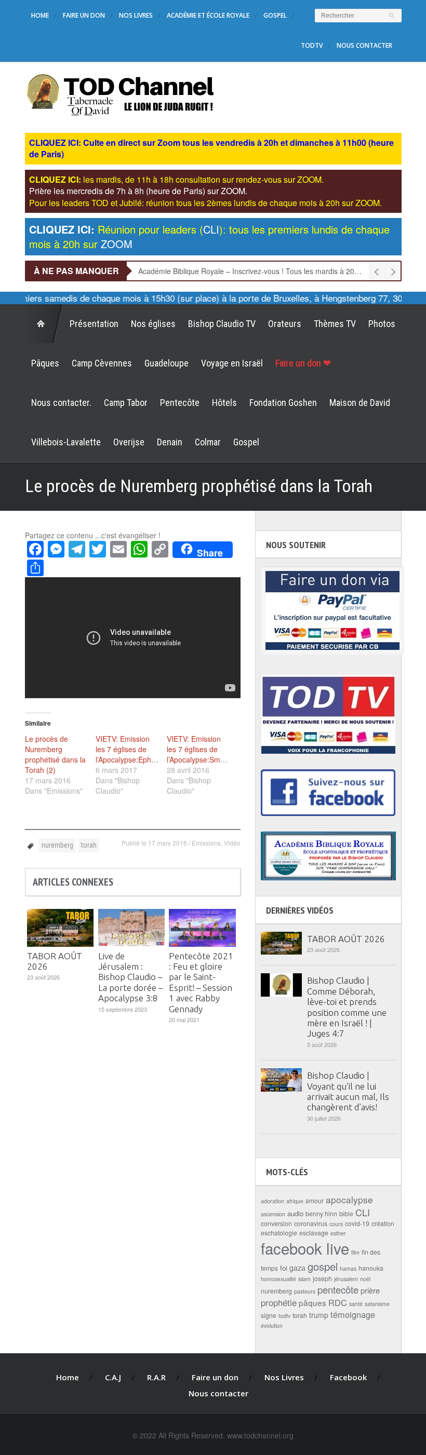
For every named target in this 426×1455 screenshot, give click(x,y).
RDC (337, 1302)
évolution (272, 1325)
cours (336, 1224)
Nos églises (153, 323)
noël (365, 1279)
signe (268, 1315)
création (382, 1223)
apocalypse (349, 1199)
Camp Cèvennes (102, 363)
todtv (284, 1316)
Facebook (348, 1377)
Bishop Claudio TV (222, 323)
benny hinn (321, 1213)
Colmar (208, 442)
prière (370, 1290)
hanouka (370, 1267)
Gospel (275, 15)
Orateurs (284, 323)
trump (318, 1315)
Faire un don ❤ (303, 363)
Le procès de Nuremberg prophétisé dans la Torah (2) (55, 754)
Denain (169, 442)
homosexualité (278, 1279)
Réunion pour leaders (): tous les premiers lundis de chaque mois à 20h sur (209, 236)
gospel (323, 1266)
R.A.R (156, 1377)
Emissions (206, 842)
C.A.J (113, 1377)
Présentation (94, 323)
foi (283, 1268)
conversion (276, 1223)
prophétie (279, 1302)
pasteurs (304, 1291)
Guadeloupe (166, 363)
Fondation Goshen (283, 402)
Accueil (44, 324)
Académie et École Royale (208, 15)
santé (356, 1304)
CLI (362, 1212)
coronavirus (310, 1223)
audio (295, 1213)
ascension (273, 1214)
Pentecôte (179, 402)
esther (338, 1233)
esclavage (313, 1232)
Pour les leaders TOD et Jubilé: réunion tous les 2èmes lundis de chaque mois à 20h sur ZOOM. (205, 203)
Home (40, 15)
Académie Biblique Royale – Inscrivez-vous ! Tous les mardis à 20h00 (252, 271)
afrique (294, 1201)
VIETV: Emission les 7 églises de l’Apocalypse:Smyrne (201, 749)
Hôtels (224, 402)
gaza (297, 1267)
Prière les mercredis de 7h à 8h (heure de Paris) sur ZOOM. (138, 191)
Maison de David (359, 402)
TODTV (312, 45)
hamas (348, 1268)
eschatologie (279, 1232)
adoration (272, 1201)
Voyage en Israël (232, 363)
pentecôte (337, 1289)
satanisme (377, 1304)
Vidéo (232, 842)
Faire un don (84, 15)
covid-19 (357, 1223)
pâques (312, 1302)
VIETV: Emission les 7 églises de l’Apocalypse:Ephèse (129, 749)
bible (346, 1213)
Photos (381, 323)
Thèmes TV (335, 323)
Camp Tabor (126, 402)
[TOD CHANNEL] (120, 93)
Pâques (45, 363)
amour (314, 1200)
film (355, 1252)
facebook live (305, 1248)
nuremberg (57, 845)
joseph (322, 1278)
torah (89, 845)
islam (304, 1279)
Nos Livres (136, 15)
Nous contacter (364, 45)
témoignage (352, 1314)
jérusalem (346, 1279)
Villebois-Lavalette (66, 442)
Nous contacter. (61, 402)
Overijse (128, 442)
